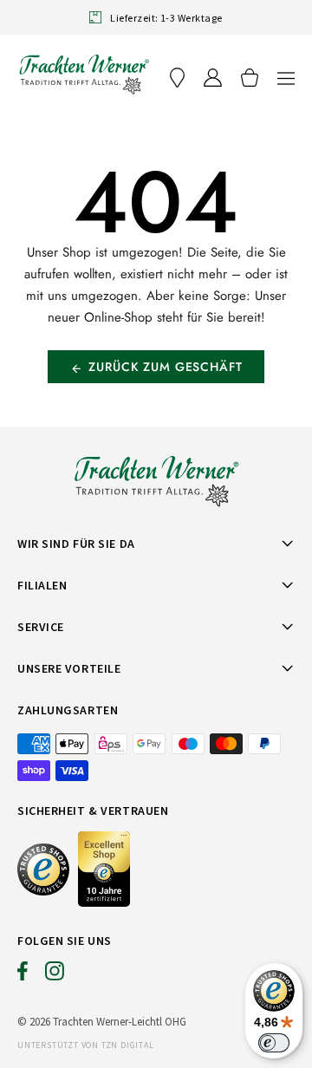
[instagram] (54, 975)
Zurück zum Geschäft (165, 366)
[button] (286, 77)
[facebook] (22, 975)
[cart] (249, 77)
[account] (213, 77)
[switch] (273, 1042)
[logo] (84, 74)
